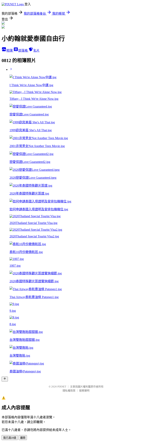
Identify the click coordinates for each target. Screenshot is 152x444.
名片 (36, 50)
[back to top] (5, 379)
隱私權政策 (69, 390)
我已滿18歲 (9, 437)
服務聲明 (84, 390)
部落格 (23, 50)
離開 (22, 437)
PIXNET (61, 386)
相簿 (9, 50)
